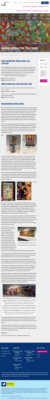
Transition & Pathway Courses (23, 10)
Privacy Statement (20, 398)
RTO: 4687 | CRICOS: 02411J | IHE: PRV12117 (39, 398)
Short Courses (26, 6)
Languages (34, 6)
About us (15, 2)
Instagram (38, 356)
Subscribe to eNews (42, 351)
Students (25, 2)
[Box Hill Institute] (7, 386)
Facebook (38, 354)
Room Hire (31, 2)
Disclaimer (27, 398)
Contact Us (37, 2)
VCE (47, 6)
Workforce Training (37, 10)
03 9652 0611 (44, 2)
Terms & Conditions (12, 398)
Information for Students (5, 353)
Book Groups (41, 6)
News (20, 2)
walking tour (7, 94)
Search (47, 10)
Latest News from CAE (5, 351)
